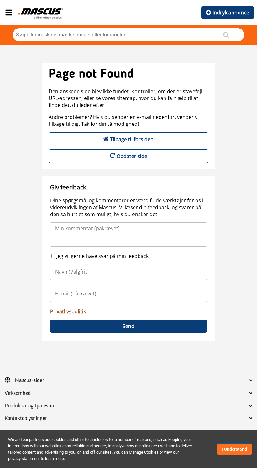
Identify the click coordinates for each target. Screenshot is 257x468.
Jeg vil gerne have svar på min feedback (102, 256)
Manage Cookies (144, 452)
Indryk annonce (230, 12)
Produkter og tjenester (30, 406)
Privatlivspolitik (68, 311)
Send (128, 326)
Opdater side (132, 156)
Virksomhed (18, 393)
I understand (234, 449)
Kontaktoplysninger (26, 418)
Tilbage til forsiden (132, 139)
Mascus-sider (29, 380)
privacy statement (24, 458)
